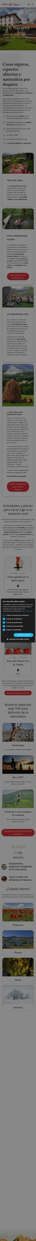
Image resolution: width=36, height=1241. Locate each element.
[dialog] (18, 620)
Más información (27, 611)
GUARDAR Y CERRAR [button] (23, 635)
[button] (18, 639)
